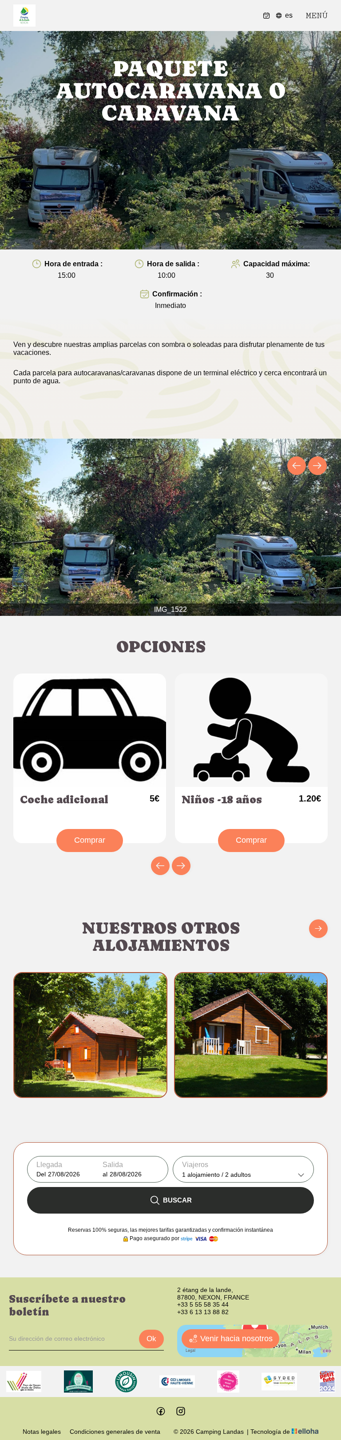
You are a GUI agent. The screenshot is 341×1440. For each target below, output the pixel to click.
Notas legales (42, 1431)
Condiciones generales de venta (115, 1431)
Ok (151, 1339)
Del (41, 1174)
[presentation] (296, 465)
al (105, 1174)
